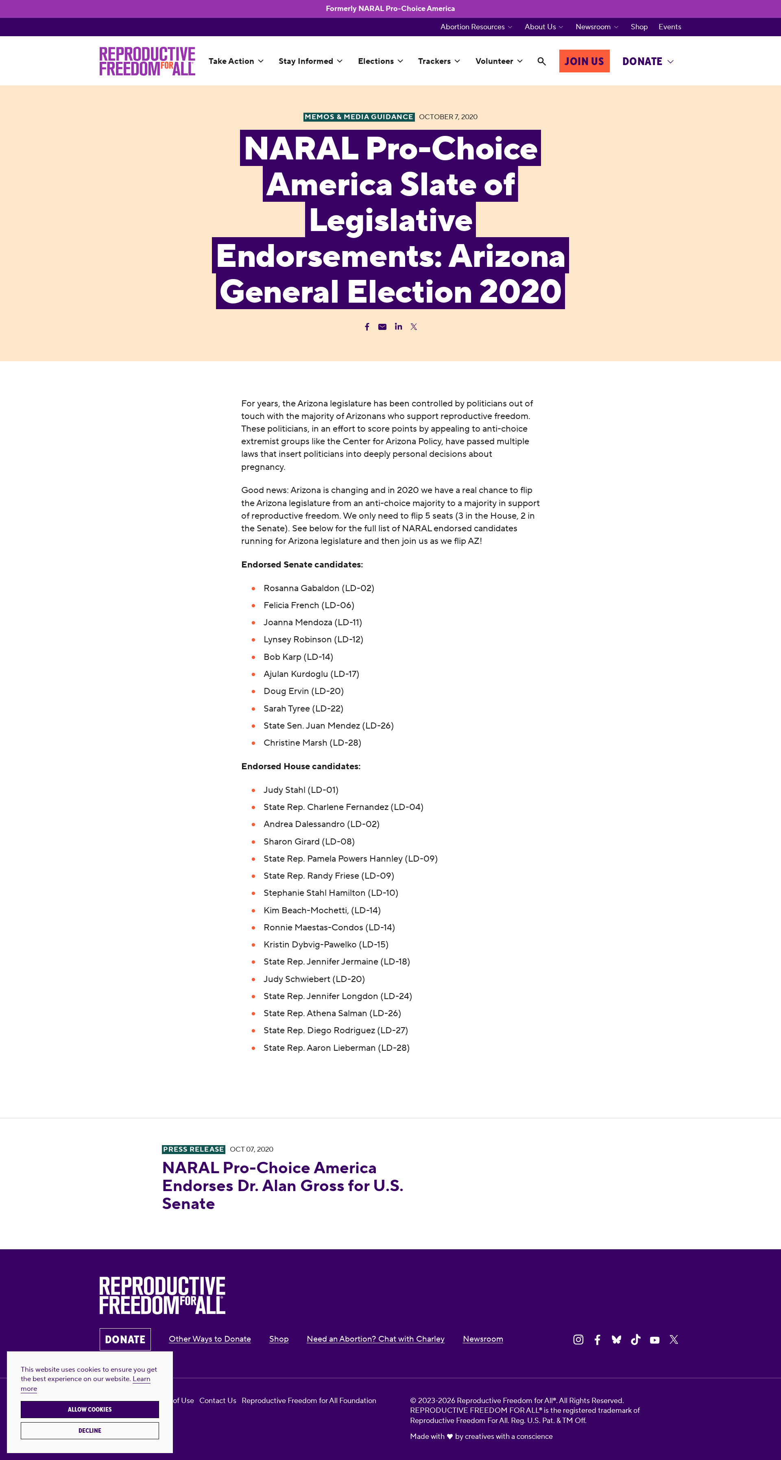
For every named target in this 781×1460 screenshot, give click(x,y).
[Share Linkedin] (398, 326)
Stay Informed (306, 61)
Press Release (193, 1149)
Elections (376, 61)
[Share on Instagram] (578, 1340)
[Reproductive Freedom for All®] (147, 61)
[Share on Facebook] (597, 1340)
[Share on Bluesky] (616, 1340)
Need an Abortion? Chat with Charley (376, 1339)
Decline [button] (90, 1431)
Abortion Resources (473, 27)
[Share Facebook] (367, 326)
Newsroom (593, 27)
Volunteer (494, 61)
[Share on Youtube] (655, 1340)
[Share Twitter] (413, 326)
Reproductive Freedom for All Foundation (309, 1400)
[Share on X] (674, 1340)
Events (670, 27)
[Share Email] (382, 326)
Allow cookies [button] (90, 1409)
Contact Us (217, 1400)
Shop (639, 27)
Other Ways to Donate (210, 1339)
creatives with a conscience (509, 1436)
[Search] (542, 61)
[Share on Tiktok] (635, 1340)
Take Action (231, 61)
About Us (540, 27)
